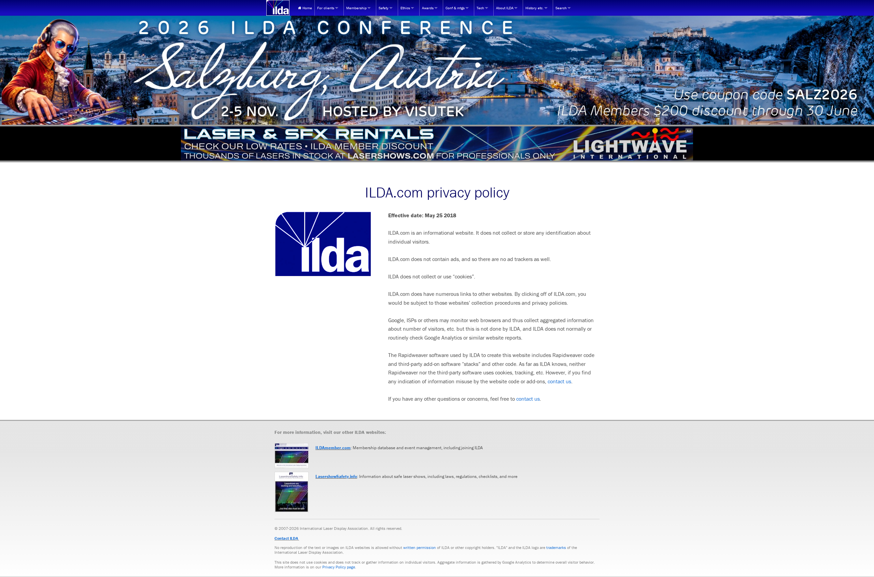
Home (306, 7)
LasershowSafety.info (336, 476)
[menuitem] (305, 8)
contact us (559, 381)
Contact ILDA (286, 538)
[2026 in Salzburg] (437, 70)
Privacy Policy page (338, 566)
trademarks (556, 547)
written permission (419, 547)
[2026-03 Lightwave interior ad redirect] (437, 143)
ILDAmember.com (333, 448)
